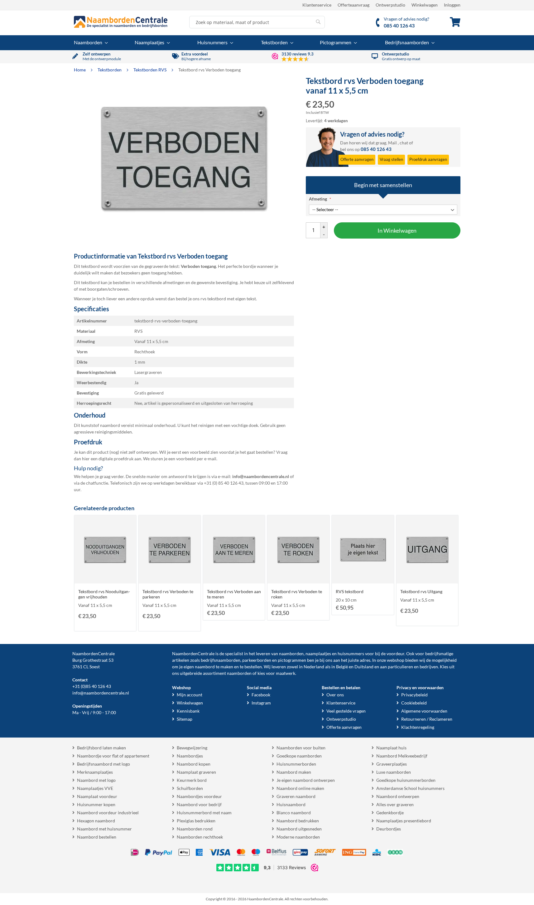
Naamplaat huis (391, 747)
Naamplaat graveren (196, 772)
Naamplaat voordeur (97, 796)
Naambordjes (190, 755)
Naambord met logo (96, 780)
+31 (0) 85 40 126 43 (223, 483)
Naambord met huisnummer (104, 828)
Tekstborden (110, 69)
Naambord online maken (300, 788)
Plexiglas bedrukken (196, 820)
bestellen (253, 666)
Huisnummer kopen (96, 804)
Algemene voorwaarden (424, 711)
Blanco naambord (294, 812)
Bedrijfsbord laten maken (101, 747)
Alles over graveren (395, 804)
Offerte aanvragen (344, 727)
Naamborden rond (195, 828)
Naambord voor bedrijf (199, 804)
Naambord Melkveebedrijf (401, 755)
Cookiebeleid (414, 702)
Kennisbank (188, 711)
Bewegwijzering (192, 747)
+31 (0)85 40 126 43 (91, 686)
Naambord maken (294, 772)
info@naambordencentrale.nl (100, 692)
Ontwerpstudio (390, 4)
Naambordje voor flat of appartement (113, 755)
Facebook (261, 694)
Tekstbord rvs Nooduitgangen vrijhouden (104, 594)
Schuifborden (190, 788)
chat (404, 142)
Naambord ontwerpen (397, 796)
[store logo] (120, 22)
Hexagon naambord (96, 820)
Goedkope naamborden (299, 755)
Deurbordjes (388, 828)
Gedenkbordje (390, 812)
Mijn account (189, 694)
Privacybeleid (414, 694)
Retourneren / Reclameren (426, 719)
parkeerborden (256, 660)
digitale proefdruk (116, 458)
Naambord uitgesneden (299, 828)
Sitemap (184, 719)
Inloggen (452, 4)
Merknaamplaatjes (95, 772)
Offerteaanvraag (353, 4)
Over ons (335, 694)
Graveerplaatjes (391, 764)
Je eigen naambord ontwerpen (306, 780)
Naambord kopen (193, 764)
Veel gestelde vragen (346, 711)
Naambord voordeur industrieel (108, 812)
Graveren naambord (296, 796)
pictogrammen (292, 660)
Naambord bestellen (96, 837)
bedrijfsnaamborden (220, 660)
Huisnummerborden (296, 764)
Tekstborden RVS (150, 69)
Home (80, 69)
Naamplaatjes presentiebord (403, 820)
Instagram (261, 702)
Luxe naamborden (393, 772)
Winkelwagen (424, 4)
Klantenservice (316, 4)
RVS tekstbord (349, 591)
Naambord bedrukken (298, 820)
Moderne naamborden (298, 837)
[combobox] (257, 22)
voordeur (395, 653)
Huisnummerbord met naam (204, 812)
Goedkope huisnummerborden (405, 780)
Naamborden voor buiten (301, 747)
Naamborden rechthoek (200, 837)
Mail (392, 142)
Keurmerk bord (192, 780)
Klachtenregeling (417, 727)
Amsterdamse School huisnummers (410, 788)
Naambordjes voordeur (199, 796)
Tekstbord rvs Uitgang (421, 591)
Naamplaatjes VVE (95, 788)
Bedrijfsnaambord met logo (103, 764)
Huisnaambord (291, 804)
